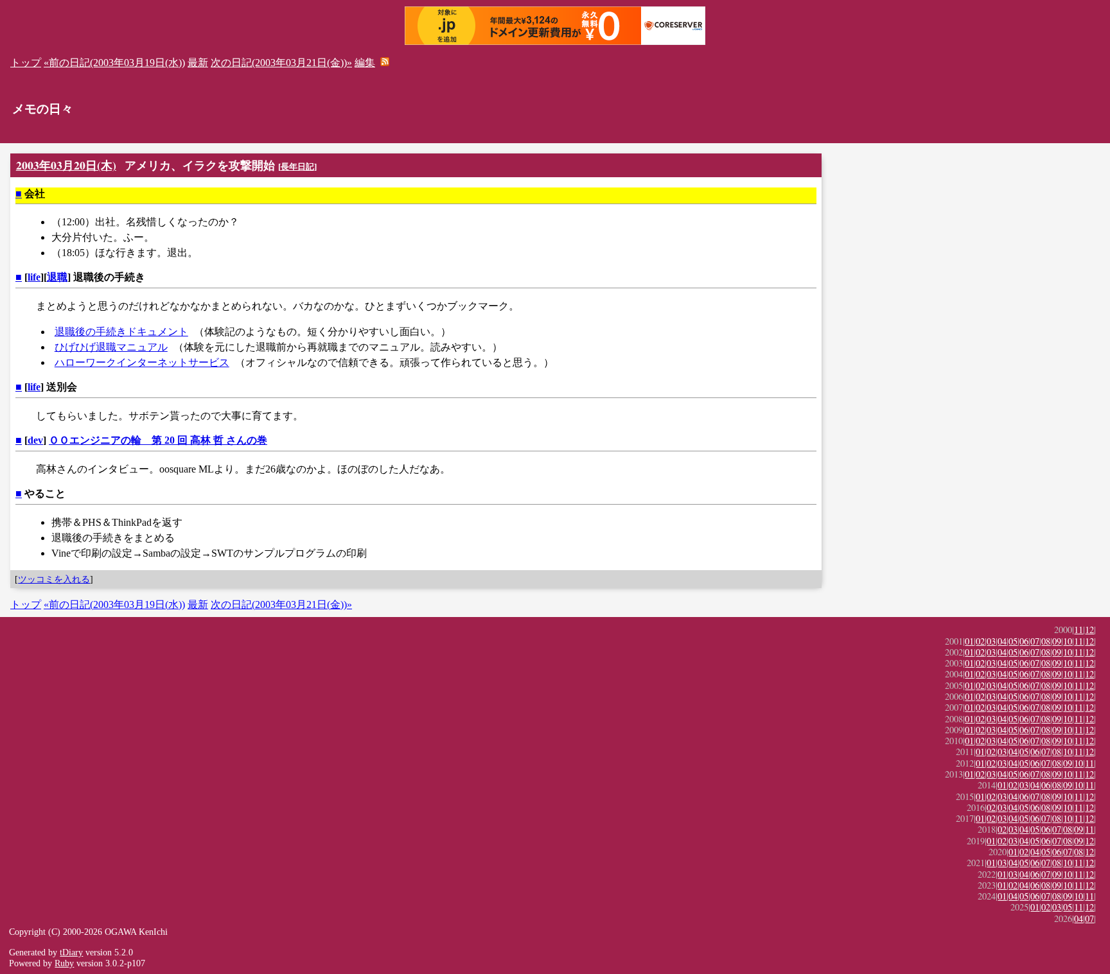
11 (1078, 629)
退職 (57, 277)
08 (1045, 641)
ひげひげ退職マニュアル (111, 347)
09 (1056, 641)
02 (980, 641)
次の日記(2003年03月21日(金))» (281, 62)
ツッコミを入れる (54, 579)
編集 (365, 62)
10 (1067, 641)
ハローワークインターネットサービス (142, 362)
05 (1013, 641)
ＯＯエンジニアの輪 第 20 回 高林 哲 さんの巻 (158, 440)
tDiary (71, 952)
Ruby (64, 963)
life (34, 277)
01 (969, 641)
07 (1034, 641)
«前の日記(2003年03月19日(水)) (114, 62)
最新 (198, 62)
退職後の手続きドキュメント (121, 331)
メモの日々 (42, 109)
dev (35, 440)
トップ (25, 62)
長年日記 (297, 166)
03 (991, 641)
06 (1023, 641)
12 (1089, 629)
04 (1002, 641)
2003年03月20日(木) (66, 165)
